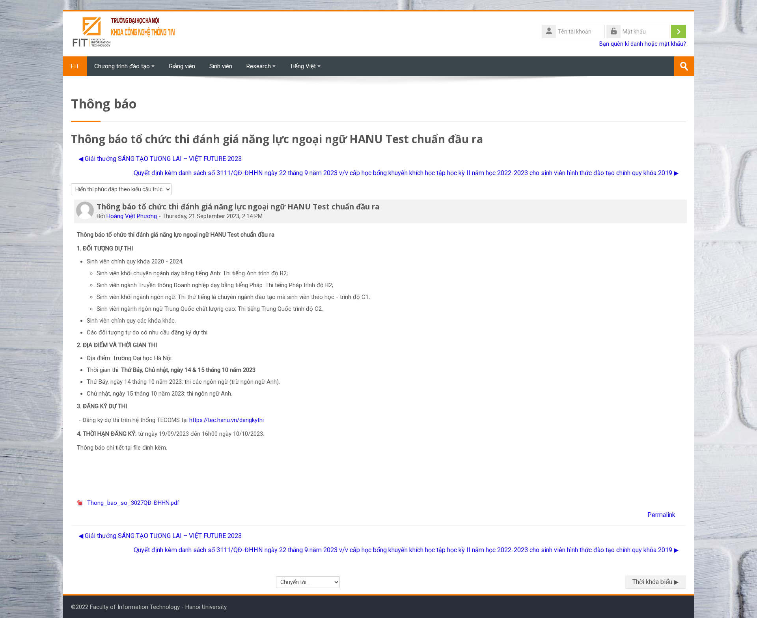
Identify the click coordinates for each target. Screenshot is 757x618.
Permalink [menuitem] (661, 515)
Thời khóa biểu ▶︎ (655, 582)
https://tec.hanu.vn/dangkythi (226, 420)
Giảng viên (182, 66)
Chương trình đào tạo (122, 66)
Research (258, 66)
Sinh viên (220, 66)
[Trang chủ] (124, 33)
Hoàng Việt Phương (131, 216)
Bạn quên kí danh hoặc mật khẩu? (642, 44)
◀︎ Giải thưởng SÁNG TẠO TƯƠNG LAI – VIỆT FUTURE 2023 (160, 158)
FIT (75, 66)
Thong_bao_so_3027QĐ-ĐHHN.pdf (132, 502)
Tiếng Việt (303, 66)
